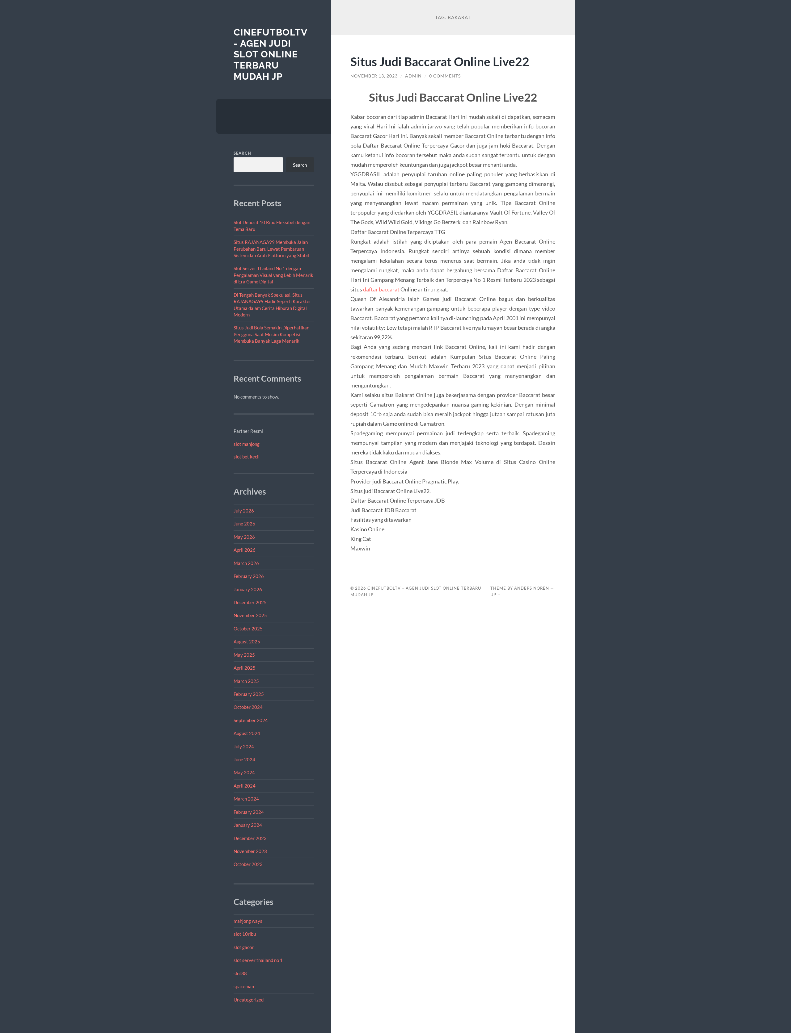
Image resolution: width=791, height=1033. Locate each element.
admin (413, 75)
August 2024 (247, 733)
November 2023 (250, 851)
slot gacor (244, 947)
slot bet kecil (247, 456)
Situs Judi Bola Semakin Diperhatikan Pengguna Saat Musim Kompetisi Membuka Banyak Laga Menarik (271, 334)
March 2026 (246, 563)
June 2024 (244, 759)
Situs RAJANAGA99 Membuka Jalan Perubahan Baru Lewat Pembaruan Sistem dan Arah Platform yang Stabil (271, 248)
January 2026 (248, 589)
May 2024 (244, 772)
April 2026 (245, 550)
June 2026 (244, 523)
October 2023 (248, 864)
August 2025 (247, 641)
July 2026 (244, 510)
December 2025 (250, 602)
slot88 (240, 973)
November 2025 (250, 615)
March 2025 (246, 681)
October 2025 (248, 628)
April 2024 (245, 785)
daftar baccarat (381, 289)
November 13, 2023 (374, 75)
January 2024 (248, 825)
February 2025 (249, 694)
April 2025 (245, 668)
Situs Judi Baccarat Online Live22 (439, 61)
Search (242, 153)
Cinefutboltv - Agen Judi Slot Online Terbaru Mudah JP (270, 54)
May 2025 (244, 655)
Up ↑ (495, 594)
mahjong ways (248, 921)
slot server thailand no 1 (258, 960)
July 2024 (244, 746)
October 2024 (248, 707)
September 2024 (251, 720)
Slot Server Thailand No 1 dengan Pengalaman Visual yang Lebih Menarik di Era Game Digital (273, 275)
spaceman (244, 986)
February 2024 (249, 812)
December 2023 (250, 838)
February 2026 (249, 576)
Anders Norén (531, 588)
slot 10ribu (245, 934)
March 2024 (246, 798)
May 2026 (244, 537)
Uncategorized (249, 999)
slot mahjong (247, 444)
